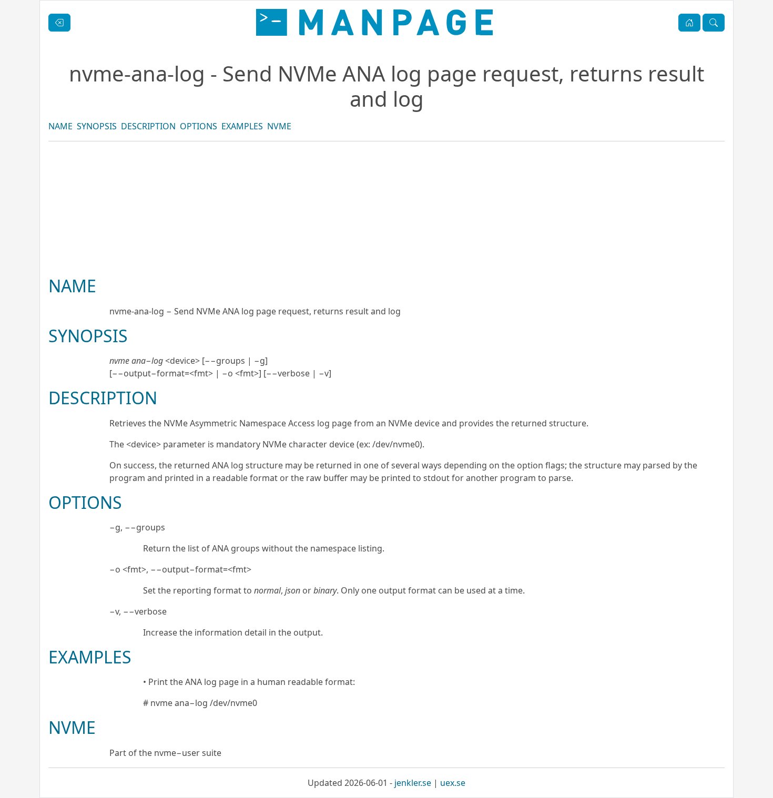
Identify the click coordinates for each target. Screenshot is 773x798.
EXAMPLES (242, 126)
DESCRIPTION (148, 126)
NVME (279, 126)
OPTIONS (198, 126)
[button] (689, 23)
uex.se (452, 783)
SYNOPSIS (97, 126)
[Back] (59, 23)
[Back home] (374, 22)
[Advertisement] (386, 244)
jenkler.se (412, 783)
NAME (60, 126)
